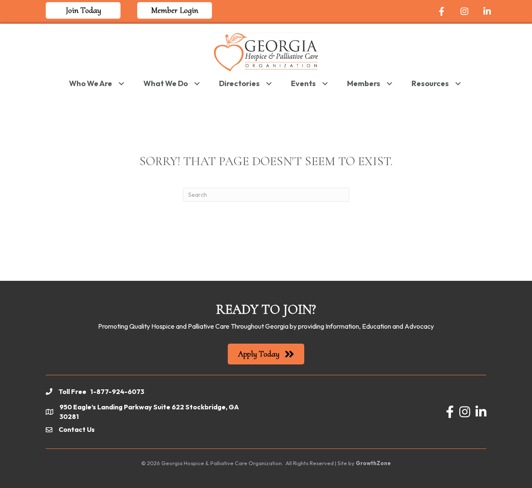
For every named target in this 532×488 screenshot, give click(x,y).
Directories (239, 83)
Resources (430, 83)
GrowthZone (373, 463)
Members (363, 83)
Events (303, 83)
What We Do (165, 83)
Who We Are (90, 83)
